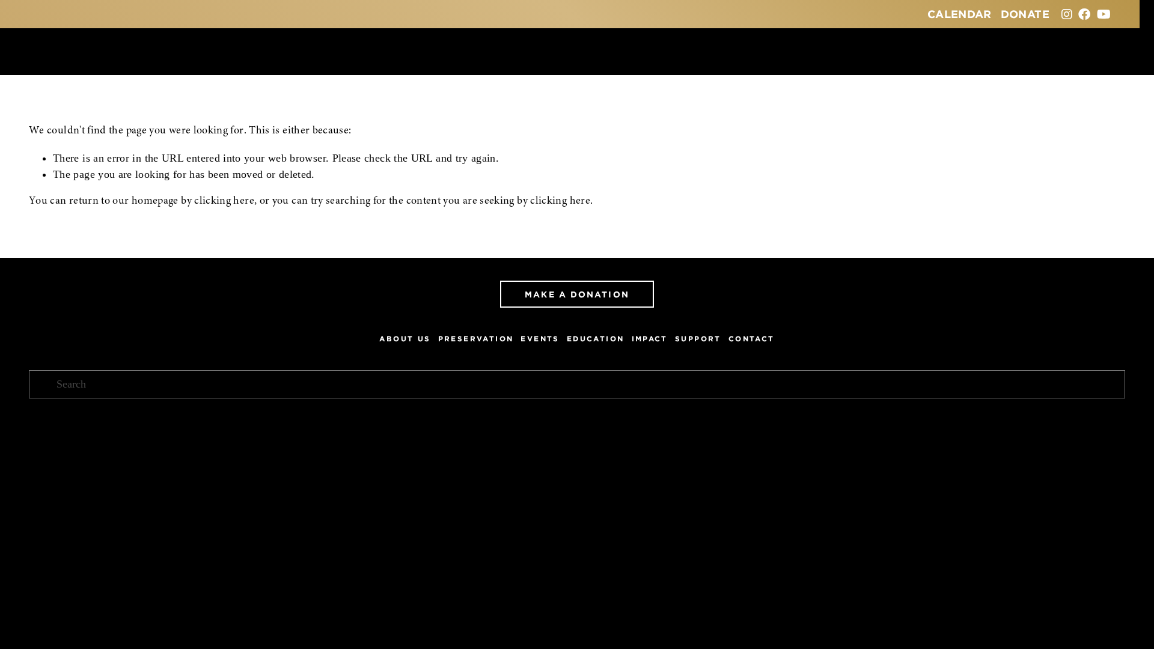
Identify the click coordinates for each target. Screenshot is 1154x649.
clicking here (224, 201)
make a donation (577, 294)
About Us (404, 339)
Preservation (476, 339)
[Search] (34, 51)
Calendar (959, 14)
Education (595, 339)
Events (540, 339)
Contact (751, 339)
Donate (1025, 14)
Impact (650, 339)
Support (698, 339)
